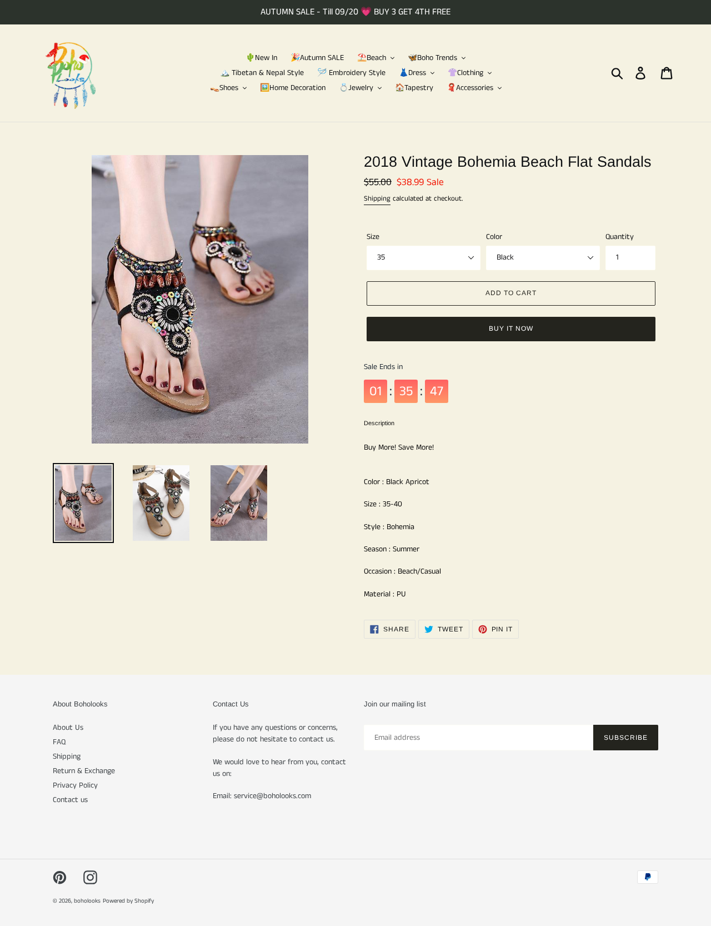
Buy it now (511, 328)
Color (494, 236)
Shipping (377, 198)
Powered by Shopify (128, 901)
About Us (68, 727)
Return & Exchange (84, 770)
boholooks (87, 901)
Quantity (619, 236)
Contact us (70, 799)
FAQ (59, 742)
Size (373, 236)
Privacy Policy (75, 785)
